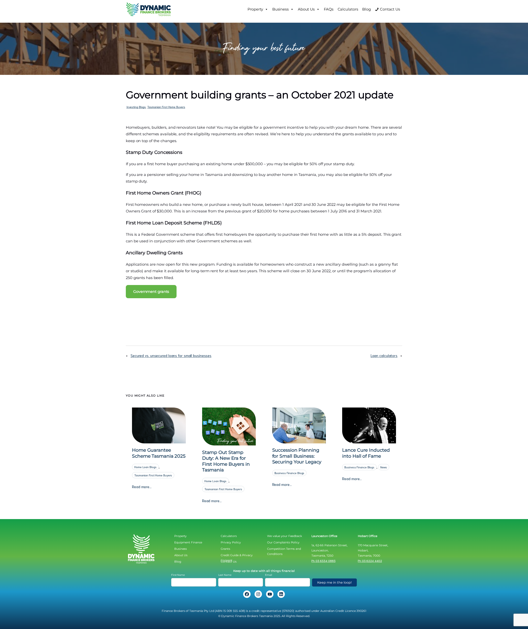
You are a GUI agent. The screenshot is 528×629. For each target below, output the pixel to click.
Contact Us (390, 9)
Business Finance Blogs (289, 473)
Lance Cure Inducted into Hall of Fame (366, 453)
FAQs (329, 9)
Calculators (348, 9)
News (383, 467)
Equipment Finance (188, 542)
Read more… (141, 487)
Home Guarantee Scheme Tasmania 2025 (158, 453)
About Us (306, 9)
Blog (366, 9)
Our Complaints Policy (283, 542)
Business (280, 9)
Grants (225, 549)
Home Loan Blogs (145, 467)
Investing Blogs (136, 107)
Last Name (224, 574)
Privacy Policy (231, 542)
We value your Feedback (284, 536)
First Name (178, 574)
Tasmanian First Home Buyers (166, 107)
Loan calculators (384, 355)
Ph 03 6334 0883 (323, 561)
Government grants (151, 291)
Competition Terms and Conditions (284, 549)
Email (268, 574)
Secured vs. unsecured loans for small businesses (171, 355)
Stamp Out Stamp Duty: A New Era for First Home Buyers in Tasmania (226, 461)
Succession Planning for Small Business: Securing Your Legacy (296, 456)
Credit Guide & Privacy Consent (237, 555)
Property (255, 9)
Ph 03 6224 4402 (370, 561)
